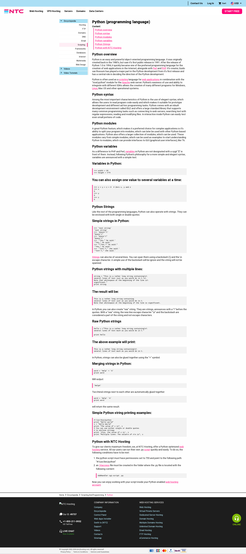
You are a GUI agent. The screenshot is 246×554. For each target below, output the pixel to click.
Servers (68, 11)
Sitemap (98, 538)
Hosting (82, 25)
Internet (82, 57)
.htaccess (104, 465)
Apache (126, 82)
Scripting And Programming (92, 495)
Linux (95, 88)
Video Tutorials (70, 73)
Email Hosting (145, 530)
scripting (123, 79)
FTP (84, 29)
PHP (164, 68)
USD (236, 3)
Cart (224, 3)
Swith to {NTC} (101, 522)
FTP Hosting (145, 534)
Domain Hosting (146, 519)
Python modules (103, 37)
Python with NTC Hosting (108, 47)
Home (61, 495)
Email (83, 41)
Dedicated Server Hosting (151, 515)
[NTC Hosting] (14, 11)
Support (97, 526)
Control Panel (100, 515)
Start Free (232, 11)
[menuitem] (196, 3)
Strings (96, 257)
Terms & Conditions (80, 552)
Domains (80, 11)
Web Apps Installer (102, 519)
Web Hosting (36, 11)
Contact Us (197, 3)
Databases (81, 53)
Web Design (81, 65)
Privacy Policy (65, 552)
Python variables (103, 40)
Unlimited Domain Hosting (151, 526)
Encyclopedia (70, 21)
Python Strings (102, 44)
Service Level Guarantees (100, 552)
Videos (67, 69)
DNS (84, 37)
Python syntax (102, 33)
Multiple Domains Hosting (151, 522)
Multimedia (81, 61)
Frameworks (80, 49)
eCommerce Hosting (148, 538)
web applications (151, 79)
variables (130, 151)
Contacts (98, 534)
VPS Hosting (53, 11)
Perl (155, 68)
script (147, 449)
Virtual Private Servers (149, 511)
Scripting (81, 45)
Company (98, 507)
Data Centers (96, 11)
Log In (210, 3)
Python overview (103, 29)
